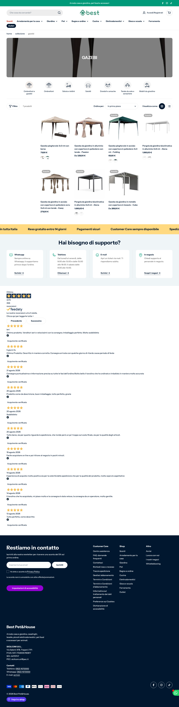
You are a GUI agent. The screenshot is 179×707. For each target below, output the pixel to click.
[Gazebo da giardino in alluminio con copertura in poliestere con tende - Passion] (89, 128)
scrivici (16, 675)
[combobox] (35, 13)
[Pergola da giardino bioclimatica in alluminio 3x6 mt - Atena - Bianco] (144, 157)
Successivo (36, 321)
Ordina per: (99, 106)
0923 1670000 (22, 668)
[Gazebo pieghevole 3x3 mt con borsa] (55, 128)
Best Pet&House (21, 694)
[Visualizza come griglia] (162, 106)
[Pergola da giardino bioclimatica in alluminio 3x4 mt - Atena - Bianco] (76, 214)
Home (9, 33)
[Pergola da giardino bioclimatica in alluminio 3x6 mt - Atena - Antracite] (149, 157)
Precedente (16, 321)
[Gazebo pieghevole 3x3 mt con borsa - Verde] (47, 157)
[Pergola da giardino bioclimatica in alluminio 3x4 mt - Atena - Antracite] (81, 214)
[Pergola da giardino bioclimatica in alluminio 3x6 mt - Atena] (157, 128)
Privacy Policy (33, 571)
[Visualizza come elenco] (169, 106)
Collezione (20, 33)
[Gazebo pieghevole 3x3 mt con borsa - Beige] (42, 157)
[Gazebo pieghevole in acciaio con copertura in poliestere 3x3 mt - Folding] (124, 128)
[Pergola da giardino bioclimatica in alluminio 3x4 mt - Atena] (89, 184)
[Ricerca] (59, 12)
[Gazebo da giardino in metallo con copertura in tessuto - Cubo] (124, 184)
